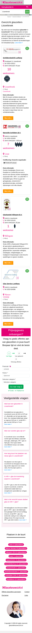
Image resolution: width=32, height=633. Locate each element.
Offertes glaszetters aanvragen (11, 592)
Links (26, 595)
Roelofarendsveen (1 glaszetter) (16, 571)
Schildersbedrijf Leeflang (12, 58)
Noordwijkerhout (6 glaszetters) (16, 564)
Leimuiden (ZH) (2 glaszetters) (16, 575)
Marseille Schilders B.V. (12, 133)
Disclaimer (5, 595)
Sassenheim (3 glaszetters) (16, 560)
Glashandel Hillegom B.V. (12, 215)
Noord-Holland (16, 16)
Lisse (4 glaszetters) (16, 544)
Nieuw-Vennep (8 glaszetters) (16, 548)
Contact (27, 592)
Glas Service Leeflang (11, 284)
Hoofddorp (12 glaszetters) (16, 579)
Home (9, 16)
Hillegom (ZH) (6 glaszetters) (16, 552)
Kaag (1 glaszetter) (16, 556)
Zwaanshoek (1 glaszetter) (16, 568)
